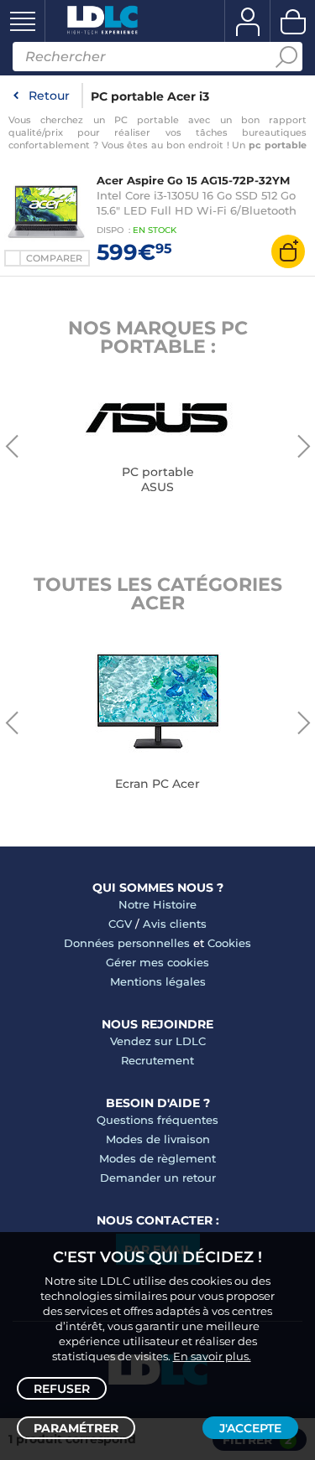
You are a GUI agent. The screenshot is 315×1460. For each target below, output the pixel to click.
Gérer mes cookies (157, 962)
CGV (120, 923)
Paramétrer (76, 1428)
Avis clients (175, 923)
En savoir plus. (212, 1356)
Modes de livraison (158, 1139)
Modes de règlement (157, 1158)
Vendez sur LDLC (158, 1041)
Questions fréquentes (157, 1119)
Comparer (54, 258)
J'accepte (250, 1428)
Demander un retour (158, 1177)
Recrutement (157, 1060)
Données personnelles (127, 943)
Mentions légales (158, 981)
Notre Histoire (157, 904)
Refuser (62, 1388)
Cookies (229, 943)
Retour (49, 95)
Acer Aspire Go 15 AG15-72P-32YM (193, 180)
